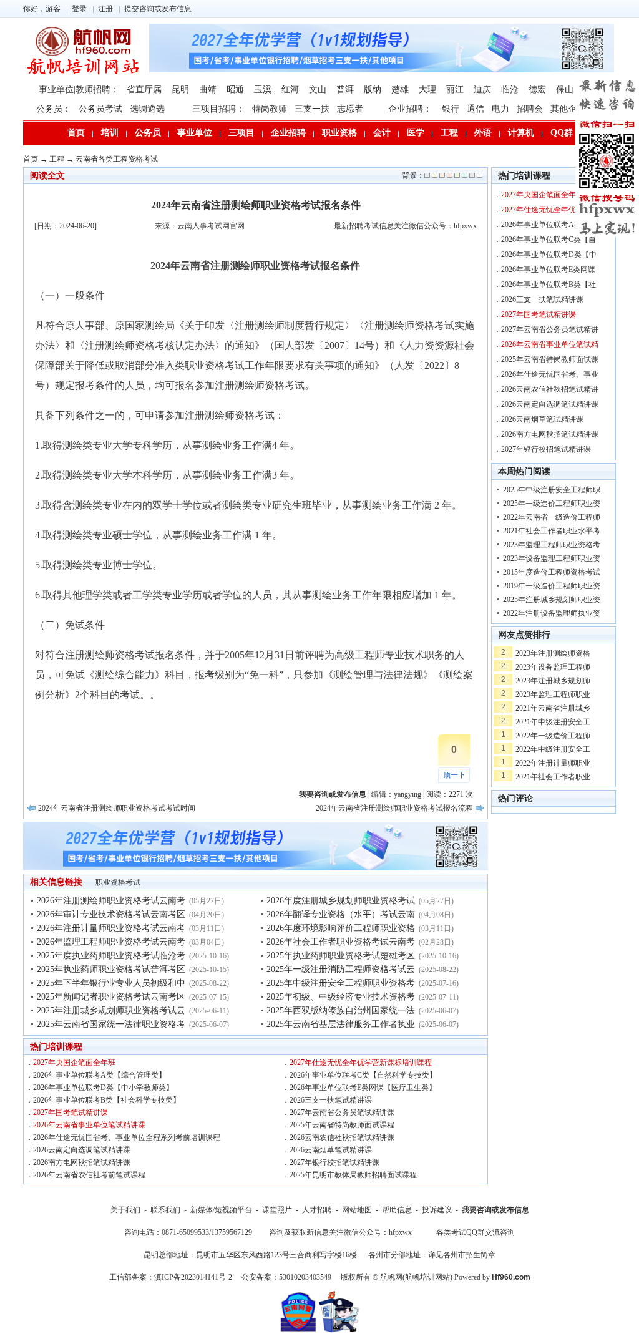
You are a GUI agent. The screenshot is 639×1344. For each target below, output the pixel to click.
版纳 (372, 89)
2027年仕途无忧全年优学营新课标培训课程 (361, 1062)
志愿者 (350, 109)
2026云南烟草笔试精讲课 (331, 1150)
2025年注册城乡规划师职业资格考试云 (111, 1010)
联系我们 (165, 1209)
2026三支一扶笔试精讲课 (331, 1100)
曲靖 (208, 89)
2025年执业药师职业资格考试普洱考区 (111, 969)
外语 (483, 132)
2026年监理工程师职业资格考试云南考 (111, 942)
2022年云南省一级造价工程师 (551, 517)
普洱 (345, 89)
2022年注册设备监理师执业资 (551, 613)
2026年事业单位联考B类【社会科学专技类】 (106, 1100)
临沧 (510, 89)
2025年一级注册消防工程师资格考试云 (340, 969)
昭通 (235, 89)
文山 (317, 89)
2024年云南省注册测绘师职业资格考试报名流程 (394, 808)
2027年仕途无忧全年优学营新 (549, 209)
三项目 (241, 132)
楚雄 (400, 89)
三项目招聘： (218, 109)
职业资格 (339, 132)
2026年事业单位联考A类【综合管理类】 (99, 1075)
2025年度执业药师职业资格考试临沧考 (111, 955)
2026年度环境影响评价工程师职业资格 (340, 928)
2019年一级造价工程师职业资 (551, 586)
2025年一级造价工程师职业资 (551, 503)
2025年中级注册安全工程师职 (551, 489)
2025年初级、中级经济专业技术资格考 (340, 996)
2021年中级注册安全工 (552, 722)
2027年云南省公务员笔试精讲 (549, 329)
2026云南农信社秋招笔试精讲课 (342, 1137)
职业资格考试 (117, 882)
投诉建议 (437, 1209)
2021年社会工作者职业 (552, 776)
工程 (449, 132)
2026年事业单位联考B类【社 (548, 284)
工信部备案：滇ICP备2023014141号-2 (170, 1277)
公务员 (148, 132)
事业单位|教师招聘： (79, 89)
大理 (427, 89)
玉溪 (262, 89)
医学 (415, 132)
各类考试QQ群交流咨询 (475, 1232)
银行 (450, 109)
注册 (105, 8)
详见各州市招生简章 (461, 1254)
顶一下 (454, 775)
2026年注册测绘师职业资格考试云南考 (111, 900)
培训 (110, 132)
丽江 (455, 89)
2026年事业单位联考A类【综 (549, 224)
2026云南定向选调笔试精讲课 (81, 1150)
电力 (500, 109)
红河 (290, 89)
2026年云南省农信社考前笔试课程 (89, 1175)
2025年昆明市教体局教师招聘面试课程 (353, 1175)
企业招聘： (410, 109)
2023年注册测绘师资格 (552, 653)
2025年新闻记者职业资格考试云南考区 (111, 996)
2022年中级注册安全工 (552, 749)
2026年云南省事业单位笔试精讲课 (89, 1125)
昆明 (180, 89)
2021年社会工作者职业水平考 (551, 531)
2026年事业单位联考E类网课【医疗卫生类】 (363, 1087)
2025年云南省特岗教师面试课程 (342, 1125)
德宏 (537, 89)
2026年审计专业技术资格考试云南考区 (111, 914)
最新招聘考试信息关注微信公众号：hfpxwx (405, 226)
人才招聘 (317, 1209)
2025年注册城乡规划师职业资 (551, 599)
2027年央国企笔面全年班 (74, 1062)
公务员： (53, 109)
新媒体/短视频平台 (221, 1209)
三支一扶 (312, 109)
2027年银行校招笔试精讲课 (334, 1162)
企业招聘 (288, 132)
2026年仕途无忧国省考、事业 (549, 374)
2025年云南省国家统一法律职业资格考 (111, 1024)
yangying (407, 794)
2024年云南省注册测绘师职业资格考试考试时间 (116, 808)
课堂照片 (277, 1209)
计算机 (521, 132)
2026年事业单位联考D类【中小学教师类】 (103, 1087)
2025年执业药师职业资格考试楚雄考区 (340, 955)
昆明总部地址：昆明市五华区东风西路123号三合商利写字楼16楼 (250, 1254)
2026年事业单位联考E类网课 (548, 269)
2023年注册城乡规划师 (552, 680)
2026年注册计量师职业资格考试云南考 (111, 928)
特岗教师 (269, 109)
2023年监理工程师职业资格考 (551, 544)
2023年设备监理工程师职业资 (551, 558)
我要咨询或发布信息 (495, 1209)
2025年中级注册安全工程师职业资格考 (340, 983)
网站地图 (357, 1209)
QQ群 (561, 132)
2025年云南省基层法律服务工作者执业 (340, 1024)
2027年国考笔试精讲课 (70, 1112)
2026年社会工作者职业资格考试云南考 (340, 942)
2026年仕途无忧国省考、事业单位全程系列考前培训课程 (126, 1137)
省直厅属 (144, 89)
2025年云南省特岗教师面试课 (549, 359)
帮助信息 (397, 1209)
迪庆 (482, 89)
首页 (76, 132)
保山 (564, 89)
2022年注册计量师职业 (552, 763)
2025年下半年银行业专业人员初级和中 (111, 983)
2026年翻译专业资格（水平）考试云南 (340, 914)
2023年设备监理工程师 (552, 667)
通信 (475, 109)
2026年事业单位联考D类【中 (549, 254)
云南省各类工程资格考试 (117, 159)
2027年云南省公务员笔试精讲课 (342, 1112)
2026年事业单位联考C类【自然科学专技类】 (363, 1075)
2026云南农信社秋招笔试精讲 (549, 389)
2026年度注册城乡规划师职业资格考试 (340, 900)
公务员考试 (100, 109)
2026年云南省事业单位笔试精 (549, 344)
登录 (79, 8)
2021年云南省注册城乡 (552, 708)
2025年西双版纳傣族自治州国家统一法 (340, 1010)
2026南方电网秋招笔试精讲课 (81, 1162)
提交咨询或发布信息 (158, 8)
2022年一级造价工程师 (552, 735)
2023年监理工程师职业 (552, 694)
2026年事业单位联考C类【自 (548, 239)
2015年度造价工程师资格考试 (551, 572)
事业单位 (194, 132)
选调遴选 (147, 109)
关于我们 (125, 1209)
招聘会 (530, 109)
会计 (382, 132)
